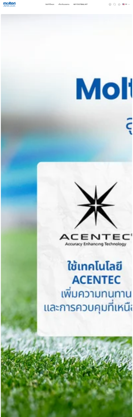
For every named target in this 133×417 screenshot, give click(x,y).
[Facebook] (61, 220)
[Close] (86, 3)
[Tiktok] (71, 220)
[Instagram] (66, 220)
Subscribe (66, 214)
